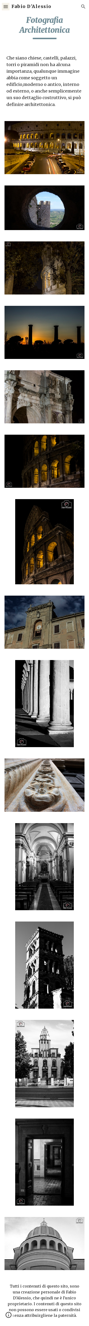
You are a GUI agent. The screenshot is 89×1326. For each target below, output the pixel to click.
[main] (45, 27)
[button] (5, 6)
